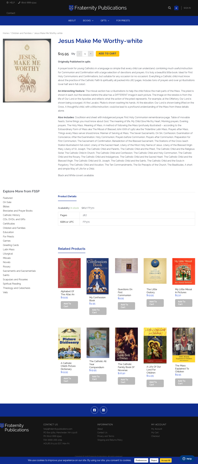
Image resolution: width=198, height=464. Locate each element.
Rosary (6, 266)
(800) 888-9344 (28, 2)
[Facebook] (94, 410)
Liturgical (8, 253)
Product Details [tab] (67, 196)
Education (8, 232)
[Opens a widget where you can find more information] (187, 459)
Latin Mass (8, 249)
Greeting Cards (11, 245)
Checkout (155, 436)
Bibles (6, 206)
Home (6, 33)
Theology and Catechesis (16, 288)
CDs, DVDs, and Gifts (14, 219)
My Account (156, 429)
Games (7, 240)
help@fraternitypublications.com (57, 429)
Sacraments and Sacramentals (19, 271)
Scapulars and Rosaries (15, 279)
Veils (5, 292)
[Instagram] (103, 410)
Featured (7, 198)
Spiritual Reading (12, 283)
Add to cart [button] (67, 304)
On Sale (7, 202)
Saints (6, 275)
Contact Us (102, 432)
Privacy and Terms (105, 436)
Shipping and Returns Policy (110, 440)
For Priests (8, 236)
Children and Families (21, 33)
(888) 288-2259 (55, 440)
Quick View (69, 285)
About (100, 429)
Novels (6, 262)
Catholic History (11, 215)
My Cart (154, 432)
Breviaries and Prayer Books (18, 210)
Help (12, 2)
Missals (7, 258)
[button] (169, 8)
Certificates (9, 223)
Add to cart (107, 53)
